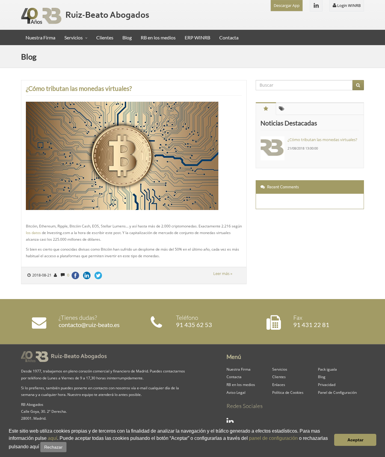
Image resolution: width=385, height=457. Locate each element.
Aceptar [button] (355, 439)
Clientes (104, 37)
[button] (68, 447)
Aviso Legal (235, 392)
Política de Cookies (287, 392)
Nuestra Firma (40, 37)
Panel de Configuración (337, 392)
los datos (33, 232)
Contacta (229, 37)
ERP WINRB (197, 37)
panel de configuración (273, 438)
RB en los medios (158, 37)
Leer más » (222, 273)
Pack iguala (327, 369)
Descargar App (287, 5)
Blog (127, 37)
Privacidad (326, 384)
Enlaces (278, 384)
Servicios (73, 37)
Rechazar (53, 447)
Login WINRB (348, 5)
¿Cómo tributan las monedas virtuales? (79, 88)
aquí (52, 438)
